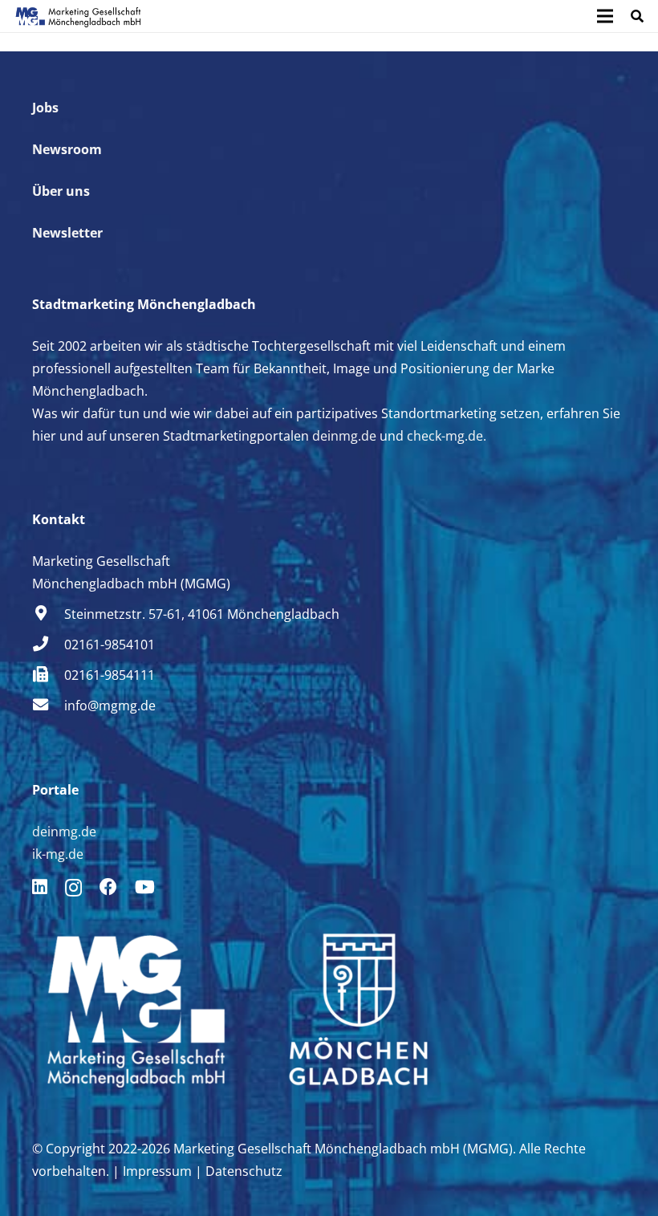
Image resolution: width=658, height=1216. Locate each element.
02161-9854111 (109, 675)
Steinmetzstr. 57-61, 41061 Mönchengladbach (201, 614)
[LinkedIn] (39, 887)
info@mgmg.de (110, 705)
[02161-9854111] (48, 675)
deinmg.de (344, 436)
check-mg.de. (445, 436)
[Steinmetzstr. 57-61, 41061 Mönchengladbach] (48, 614)
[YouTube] (145, 887)
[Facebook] (108, 887)
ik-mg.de (57, 854)
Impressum (157, 1171)
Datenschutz (243, 1171)
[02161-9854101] (48, 644)
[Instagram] (73, 887)
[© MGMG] (78, 16)
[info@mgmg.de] (48, 705)
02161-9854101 (109, 644)
